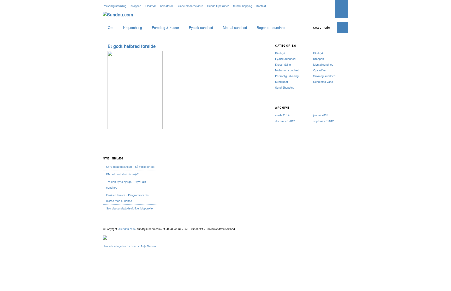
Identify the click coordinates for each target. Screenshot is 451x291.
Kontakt (261, 6)
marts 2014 (282, 115)
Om (110, 27)
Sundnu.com (127, 229)
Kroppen (135, 6)
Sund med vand (323, 81)
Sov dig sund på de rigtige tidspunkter (130, 208)
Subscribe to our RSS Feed (313, 6)
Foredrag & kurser (165, 27)
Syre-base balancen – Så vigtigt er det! (130, 166)
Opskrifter (319, 70)
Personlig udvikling (114, 6)
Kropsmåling (132, 27)
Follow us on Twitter (321, 6)
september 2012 (323, 121)
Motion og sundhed (287, 70)
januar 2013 (320, 115)
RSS (313, 228)
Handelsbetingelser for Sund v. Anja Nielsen (129, 246)
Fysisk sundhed (201, 27)
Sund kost (281, 81)
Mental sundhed (235, 27)
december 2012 (285, 121)
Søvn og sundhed (324, 76)
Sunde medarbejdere (190, 6)
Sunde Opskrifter (218, 6)
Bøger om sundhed (271, 27)
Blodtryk (150, 6)
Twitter (328, 228)
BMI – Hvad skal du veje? (122, 174)
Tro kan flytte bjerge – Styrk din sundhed (126, 184)
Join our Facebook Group (328, 6)
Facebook (321, 228)
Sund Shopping (242, 6)
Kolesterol (166, 6)
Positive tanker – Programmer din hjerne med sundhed (127, 198)
